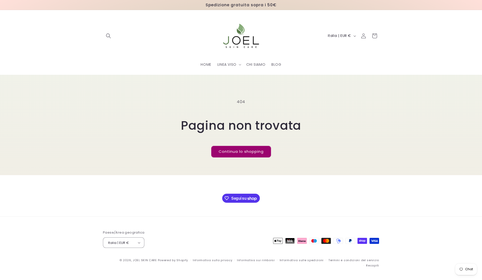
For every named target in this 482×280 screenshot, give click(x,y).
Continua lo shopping (241, 151)
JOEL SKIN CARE (145, 260)
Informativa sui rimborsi (256, 260)
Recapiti (372, 265)
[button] (108, 35)
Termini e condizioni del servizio (353, 260)
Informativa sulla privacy (212, 260)
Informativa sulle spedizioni (302, 260)
